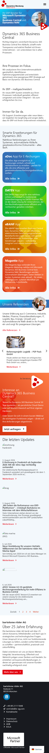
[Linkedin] (6, 697)
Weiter (36, 611)
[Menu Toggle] (44, 4)
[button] (2, 351)
